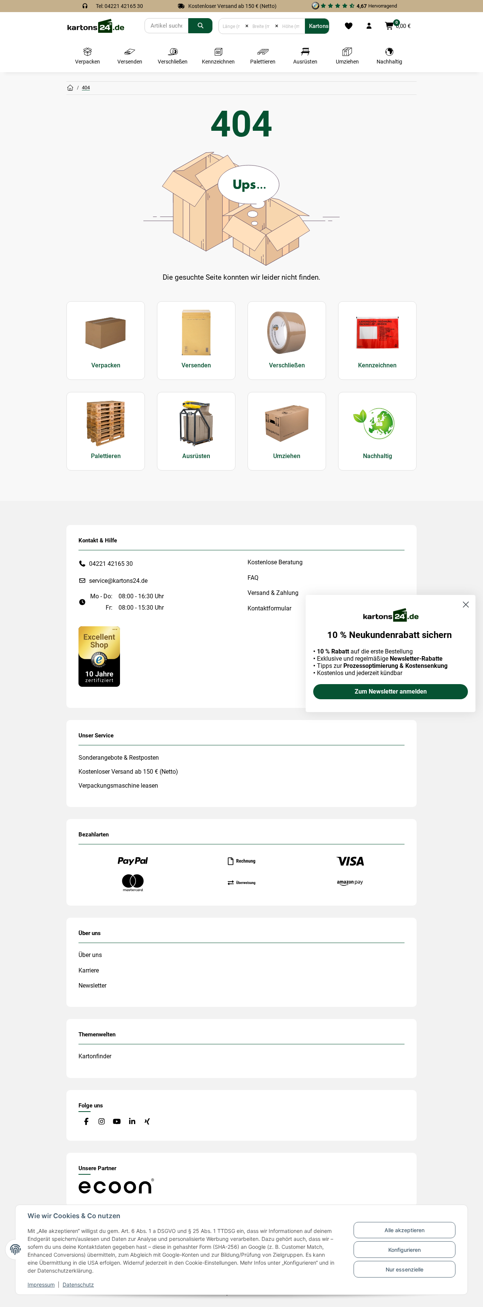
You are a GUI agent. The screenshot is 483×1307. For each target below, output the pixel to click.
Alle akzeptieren (405, 1230)
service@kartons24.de (118, 580)
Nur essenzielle (404, 1269)
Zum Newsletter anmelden (391, 691)
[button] (369, 26)
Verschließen (287, 365)
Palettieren (106, 456)
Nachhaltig (377, 456)
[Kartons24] (95, 25)
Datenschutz (78, 1284)
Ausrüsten (196, 456)
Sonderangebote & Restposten (118, 757)
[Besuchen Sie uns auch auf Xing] (147, 1122)
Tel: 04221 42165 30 (119, 6)
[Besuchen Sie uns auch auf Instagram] (101, 1122)
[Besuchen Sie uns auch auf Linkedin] (132, 1122)
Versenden (196, 365)
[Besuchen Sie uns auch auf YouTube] (117, 1122)
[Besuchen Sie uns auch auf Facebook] (86, 1122)
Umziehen (286, 456)
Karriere (88, 970)
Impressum (41, 1284)
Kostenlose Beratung (275, 562)
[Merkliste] (348, 26)
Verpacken (105, 365)
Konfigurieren (404, 1250)
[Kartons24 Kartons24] (70, 88)
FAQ (253, 577)
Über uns (90, 955)
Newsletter (92, 985)
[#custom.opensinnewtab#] (99, 656)
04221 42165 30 (111, 563)
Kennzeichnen (377, 365)
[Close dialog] (465, 604)
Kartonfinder (94, 1056)
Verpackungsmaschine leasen (118, 785)
